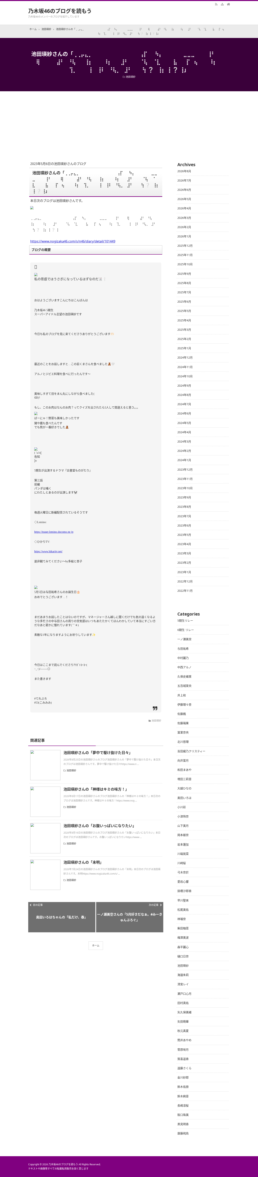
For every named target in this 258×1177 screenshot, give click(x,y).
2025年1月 (184, 348)
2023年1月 (184, 572)
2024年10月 (185, 376)
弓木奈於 (183, 872)
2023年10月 (185, 488)
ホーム (95, 945)
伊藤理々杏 (184, 704)
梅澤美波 (183, 937)
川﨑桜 (181, 863)
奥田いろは (184, 798)
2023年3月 (184, 553)
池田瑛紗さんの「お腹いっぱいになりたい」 (99, 825)
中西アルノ (184, 667)
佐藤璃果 (183, 723)
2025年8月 (184, 283)
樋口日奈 (183, 956)
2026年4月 (184, 208)
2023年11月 (185, 479)
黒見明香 (183, 1124)
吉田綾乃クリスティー (191, 751)
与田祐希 (183, 648)
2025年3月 (184, 329)
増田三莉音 (184, 779)
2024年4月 (184, 432)
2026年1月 (184, 236)
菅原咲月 (183, 1049)
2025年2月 (184, 339)
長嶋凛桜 (183, 1105)
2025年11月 (185, 255)
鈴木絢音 (183, 1096)
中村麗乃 (183, 658)
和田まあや (184, 770)
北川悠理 (183, 742)
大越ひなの (184, 788)
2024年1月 (184, 460)
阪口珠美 (183, 1115)
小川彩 (181, 807)
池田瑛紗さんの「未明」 (83, 862)
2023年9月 (184, 497)
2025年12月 (185, 246)
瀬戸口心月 (184, 994)
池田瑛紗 (130, 77)
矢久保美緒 (184, 1012)
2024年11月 (185, 367)
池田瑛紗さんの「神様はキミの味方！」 (96, 789)
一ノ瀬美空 (184, 639)
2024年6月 (184, 413)
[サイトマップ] (222, 4)
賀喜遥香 (183, 1059)
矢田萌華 (183, 1021)
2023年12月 (185, 469)
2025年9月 (184, 274)
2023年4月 (184, 544)
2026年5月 (184, 199)
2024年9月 (184, 385)
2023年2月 (184, 562)
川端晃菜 (183, 854)
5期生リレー (185, 620)
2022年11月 (185, 591)
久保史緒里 (184, 676)
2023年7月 (184, 516)
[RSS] (216, 4)
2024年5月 (184, 423)
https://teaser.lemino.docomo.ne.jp (53, 531)
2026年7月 (184, 180)
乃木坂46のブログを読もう (60, 11)
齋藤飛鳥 (183, 1133)
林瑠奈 (181, 919)
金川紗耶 (183, 1077)
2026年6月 (184, 190)
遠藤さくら (184, 1068)
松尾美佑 (183, 910)
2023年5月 (184, 535)
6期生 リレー (185, 630)
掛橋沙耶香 (184, 891)
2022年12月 (185, 581)
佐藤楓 (181, 714)
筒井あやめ (184, 1040)
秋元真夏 (183, 1031)
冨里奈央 (183, 732)
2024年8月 (184, 395)
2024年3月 (184, 441)
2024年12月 (185, 357)
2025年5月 (184, 311)
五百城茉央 (184, 686)
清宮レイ (183, 984)
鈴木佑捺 (183, 1087)
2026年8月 (184, 171)
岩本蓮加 (183, 844)
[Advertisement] (129, 121)
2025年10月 (185, 264)
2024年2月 (184, 451)
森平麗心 (183, 947)
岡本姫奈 (183, 835)
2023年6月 (184, 525)
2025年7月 (184, 292)
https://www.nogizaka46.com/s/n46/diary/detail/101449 (72, 241)
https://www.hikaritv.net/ (48, 551)
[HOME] (228, 4)
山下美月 (183, 826)
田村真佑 (183, 1003)
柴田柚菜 (183, 928)
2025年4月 (184, 320)
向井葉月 (183, 760)
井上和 (181, 695)
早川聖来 (183, 900)
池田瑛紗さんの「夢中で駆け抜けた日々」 (97, 752)
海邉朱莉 (183, 975)
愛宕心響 (183, 881)
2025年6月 (184, 301)
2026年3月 (184, 218)
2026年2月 (184, 227)
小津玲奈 (183, 816)
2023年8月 (184, 507)
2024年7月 (184, 404)
